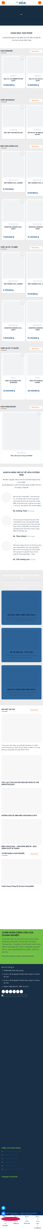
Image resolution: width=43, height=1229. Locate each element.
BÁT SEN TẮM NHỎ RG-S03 (13, 132)
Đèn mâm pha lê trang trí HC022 (21, 455)
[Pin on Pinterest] (17, 991)
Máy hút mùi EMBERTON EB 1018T (13, 79)
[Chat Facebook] (3, 1213)
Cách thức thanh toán (10, 1162)
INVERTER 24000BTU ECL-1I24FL (13, 228)
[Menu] (3, 2)
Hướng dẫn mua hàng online (13, 1151)
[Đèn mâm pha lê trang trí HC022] (21, 431)
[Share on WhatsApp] (3, 991)
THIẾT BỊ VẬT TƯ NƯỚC (28, 1213)
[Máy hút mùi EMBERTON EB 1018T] (13, 65)
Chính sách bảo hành (10, 1155)
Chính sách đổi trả (9, 1165)
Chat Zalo (3, 1208)
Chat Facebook (3, 1213)
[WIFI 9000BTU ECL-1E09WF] (13, 164)
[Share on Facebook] (7, 991)
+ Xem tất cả (35, 51)
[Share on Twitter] (10, 991)
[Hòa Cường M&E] (21, 3)
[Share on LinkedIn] (21, 991)
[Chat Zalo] (3, 1208)
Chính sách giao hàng (11, 1158)
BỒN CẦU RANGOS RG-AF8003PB (13, 381)
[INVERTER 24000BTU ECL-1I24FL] (13, 210)
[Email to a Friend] (14, 991)
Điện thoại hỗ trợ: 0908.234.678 (14, 1169)
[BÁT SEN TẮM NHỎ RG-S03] (13, 116)
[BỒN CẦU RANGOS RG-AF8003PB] (13, 364)
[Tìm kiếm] (39, 2)
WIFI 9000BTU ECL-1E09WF (13, 183)
